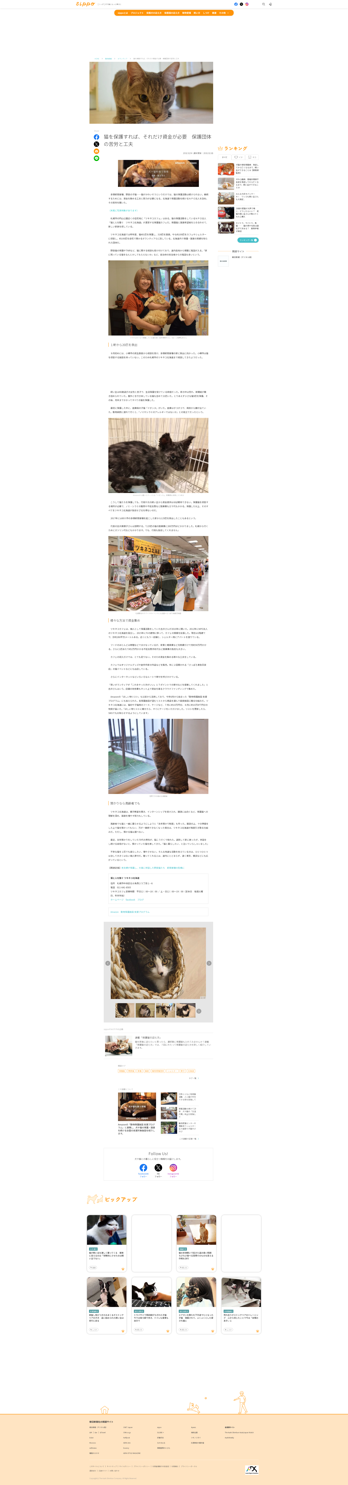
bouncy (126, 1448)
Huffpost (126, 1437)
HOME (97, 58)
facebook (130, 899)
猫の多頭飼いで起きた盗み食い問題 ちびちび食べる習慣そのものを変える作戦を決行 (196, 1255)
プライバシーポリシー (141, 1466)
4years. (193, 1427)
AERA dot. (127, 1443)
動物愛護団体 (158, 1071)
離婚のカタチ (94, 1453)
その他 (222, 12)
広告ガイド (103, 1470)
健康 (214, 12)
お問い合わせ (114, 1470)
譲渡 (147, 1071)
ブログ (140, 899)
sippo (159, 1427)
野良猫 (131, 1071)
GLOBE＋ (160, 1432)
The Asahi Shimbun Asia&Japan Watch (239, 1432)
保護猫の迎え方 (172, 12)
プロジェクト (137, 12)
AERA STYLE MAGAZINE (132, 1453)
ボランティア (122, 58)
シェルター (172, 1071)
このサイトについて (96, 1466)
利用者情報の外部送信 (161, 1466)
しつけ (206, 12)
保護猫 (122, 1071)
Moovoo (92, 1443)
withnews (93, 1448)
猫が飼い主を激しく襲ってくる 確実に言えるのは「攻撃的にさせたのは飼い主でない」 (106, 1255)
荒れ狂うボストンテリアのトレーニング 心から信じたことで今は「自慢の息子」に (241, 1317)
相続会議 (194, 1432)
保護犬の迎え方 (154, 12)
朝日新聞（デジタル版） (98, 1427)
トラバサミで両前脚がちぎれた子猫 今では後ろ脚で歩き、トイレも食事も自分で (151, 1317)
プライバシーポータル (189, 1466)
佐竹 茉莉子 (139, 1311)
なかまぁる (161, 1443)
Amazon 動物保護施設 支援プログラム (130, 911)
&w (96, 1432)
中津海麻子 (94, 1311)
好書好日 (160, 1437)
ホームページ (117, 899)
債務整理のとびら (163, 1448)
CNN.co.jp (127, 1432)
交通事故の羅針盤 (197, 1443)
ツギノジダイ (196, 1437)
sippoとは (123, 12)
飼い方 (197, 12)
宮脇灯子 (183, 1249)
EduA (91, 1437)
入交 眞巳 (93, 1249)
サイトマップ (112, 1466)
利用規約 (175, 1466)
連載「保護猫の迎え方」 (148, 1037)
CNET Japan (128, 1427)
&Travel (102, 1432)
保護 (140, 1071)
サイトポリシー (125, 1466)
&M (90, 1432)
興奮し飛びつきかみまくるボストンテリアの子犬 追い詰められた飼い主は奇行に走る (106, 1317)
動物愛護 (186, 12)
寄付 (183, 1071)
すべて (224, 157)
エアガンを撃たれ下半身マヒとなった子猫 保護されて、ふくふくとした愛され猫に (196, 1317)
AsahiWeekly (229, 1437)
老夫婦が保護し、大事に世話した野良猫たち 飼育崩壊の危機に (152, 867)
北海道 (191, 1071)
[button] (113, 1011)
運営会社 (92, 1470)
